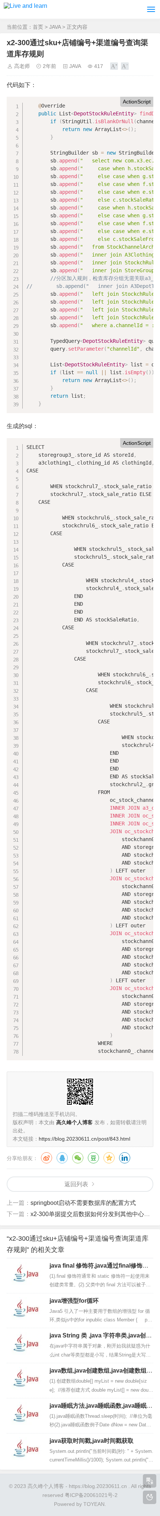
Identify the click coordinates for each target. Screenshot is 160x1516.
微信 (77, 1157)
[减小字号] (125, 66)
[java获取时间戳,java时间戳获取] (25, 1450)
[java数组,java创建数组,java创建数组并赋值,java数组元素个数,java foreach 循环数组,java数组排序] (25, 1380)
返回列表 (76, 1184)
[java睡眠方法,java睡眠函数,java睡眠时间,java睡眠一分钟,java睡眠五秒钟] (25, 1415)
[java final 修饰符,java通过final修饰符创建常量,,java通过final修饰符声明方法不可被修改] (25, 1275)
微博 (46, 1157)
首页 (38, 27)
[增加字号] (114, 66)
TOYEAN (94, 1504)
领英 (124, 1157)
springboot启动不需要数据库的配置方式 (83, 1203)
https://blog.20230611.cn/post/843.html (84, 1139)
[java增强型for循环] (25, 1310)
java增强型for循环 (74, 1301)
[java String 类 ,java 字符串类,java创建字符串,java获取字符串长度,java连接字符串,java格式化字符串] (25, 1345)
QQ (62, 1157)
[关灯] (149, 1497)
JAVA (55, 27)
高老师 (22, 66)
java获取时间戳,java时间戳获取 (91, 1441)
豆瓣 (93, 1157)
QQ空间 (109, 1157)
